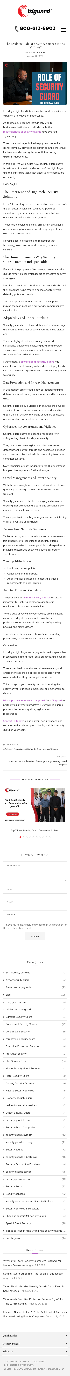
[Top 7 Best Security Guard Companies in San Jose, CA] (35, 805)
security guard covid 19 (36, 1134)
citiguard (41, 51)
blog (36, 994)
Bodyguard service (36, 1002)
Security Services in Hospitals (36, 1208)
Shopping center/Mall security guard (36, 1216)
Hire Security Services (36, 1061)
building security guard (36, 1009)
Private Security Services (36, 1090)
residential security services (36, 1105)
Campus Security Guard (36, 1016)
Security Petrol (36, 1186)
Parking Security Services (36, 1083)
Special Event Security (36, 1223)
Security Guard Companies (36, 1127)
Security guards (36, 1149)
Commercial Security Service (36, 1024)
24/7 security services (36, 972)
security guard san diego (36, 1142)
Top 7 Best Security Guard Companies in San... (35, 830)
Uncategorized (36, 1238)
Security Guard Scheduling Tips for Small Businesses (33, 1273)
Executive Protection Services (36, 1046)
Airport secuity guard (36, 979)
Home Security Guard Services (36, 1068)
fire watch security (36, 1053)
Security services (36, 1193)
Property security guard (36, 1097)
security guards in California (36, 1156)
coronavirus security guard (36, 1038)
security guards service (36, 1171)
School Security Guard (36, 1112)
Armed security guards (36, 987)
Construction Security (36, 1031)
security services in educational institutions (36, 1201)
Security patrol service (36, 1179)
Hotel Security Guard (36, 1075)
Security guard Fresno (36, 1120)
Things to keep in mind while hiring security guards (36, 1230)
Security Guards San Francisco (36, 1164)
